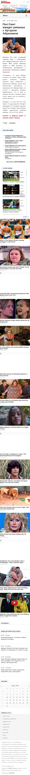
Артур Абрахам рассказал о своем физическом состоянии (15, 150)
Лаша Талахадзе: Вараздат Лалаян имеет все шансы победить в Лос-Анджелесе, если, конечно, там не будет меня (14, 660)
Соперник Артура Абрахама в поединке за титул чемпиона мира (15, 136)
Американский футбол (9, 719)
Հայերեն (12, 123)
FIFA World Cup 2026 (19, 7)
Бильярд (5, 732)
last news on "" (15, 161)
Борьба (5, 738)
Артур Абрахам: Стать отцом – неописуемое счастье (14, 141)
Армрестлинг (7, 721)
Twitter (11, 117)
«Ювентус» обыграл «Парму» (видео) (13, 181)
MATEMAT (12, 773)
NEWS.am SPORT (17, 115)
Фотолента (13, 6)
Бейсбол (5, 729)
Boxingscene (6, 72)
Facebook (5, 117)
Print (5, 123)
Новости (6, 7)
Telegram (17, 117)
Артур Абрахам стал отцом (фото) (15, 145)
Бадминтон (6, 724)
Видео (5, 6)
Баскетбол (6, 727)
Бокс (4, 735)
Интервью (23, 6)
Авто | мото (6, 716)
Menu (5, 15)
